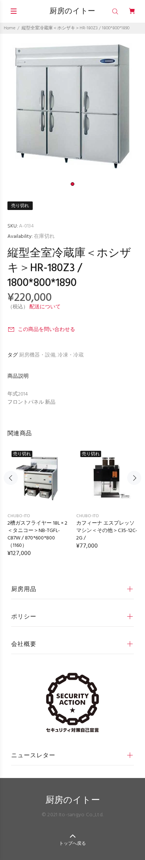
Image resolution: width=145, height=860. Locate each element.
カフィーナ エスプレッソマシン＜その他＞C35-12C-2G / (106, 530)
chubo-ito (18, 516)
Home (9, 28)
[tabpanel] (72, 106)
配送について (45, 307)
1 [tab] (72, 184)
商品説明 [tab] (18, 376)
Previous (11, 478)
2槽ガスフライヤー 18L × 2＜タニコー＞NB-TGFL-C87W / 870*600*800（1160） (37, 534)
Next (134, 478)
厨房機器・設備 (37, 355)
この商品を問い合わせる (46, 329)
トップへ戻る (72, 843)
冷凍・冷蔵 (71, 355)
